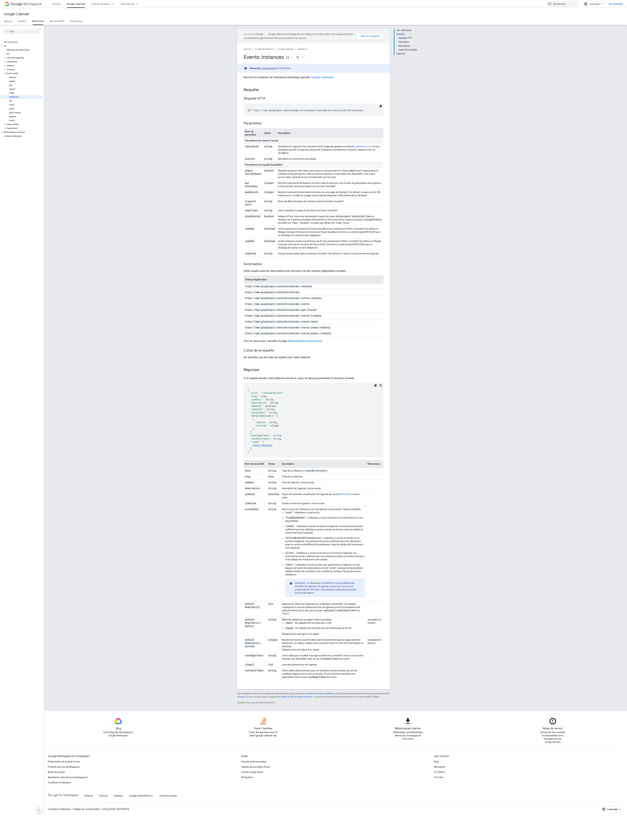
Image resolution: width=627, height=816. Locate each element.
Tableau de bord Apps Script (255, 767)
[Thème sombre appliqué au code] (380, 106)
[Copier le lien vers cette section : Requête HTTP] (268, 99)
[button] (21, 46)
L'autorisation (268, 68)
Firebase (118, 795)
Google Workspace (264, 49)
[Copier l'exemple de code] (380, 385)
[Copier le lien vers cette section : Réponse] (262, 370)
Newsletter (439, 767)
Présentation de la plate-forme (64, 761)
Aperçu (8, 21)
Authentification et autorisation (305, 341)
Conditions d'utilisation (59, 782)
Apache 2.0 (242, 697)
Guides (22, 21)
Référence (38, 21)
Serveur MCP (57, 21)
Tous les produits (100, 3)
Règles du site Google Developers (297, 697)
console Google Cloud (252, 772)
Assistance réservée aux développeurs (68, 777)
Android (89, 795)
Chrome (103, 795)
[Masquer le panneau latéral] (39, 810)
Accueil (56, 3)
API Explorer (247, 777)
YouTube (438, 777)
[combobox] (563, 4)
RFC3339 (345, 494)
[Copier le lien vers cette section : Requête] (262, 90)
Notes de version (56, 772)
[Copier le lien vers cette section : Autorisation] (265, 264)
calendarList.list (363, 146)
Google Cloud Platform (141, 795)
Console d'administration (253, 761)
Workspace (32, 4)
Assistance (76, 21)
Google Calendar (75, 3)
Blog (436, 761)
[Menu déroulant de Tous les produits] (114, 4)
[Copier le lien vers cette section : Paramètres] (265, 124)
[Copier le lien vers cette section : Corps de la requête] (277, 351)
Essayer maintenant (322, 77)
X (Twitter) (439, 772)
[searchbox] (22, 31)
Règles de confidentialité (86, 809)
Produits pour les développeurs (64, 767)
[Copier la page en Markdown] (298, 57)
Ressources (127, 3)
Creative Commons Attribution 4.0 (323, 693)
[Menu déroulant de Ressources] (138, 4)
